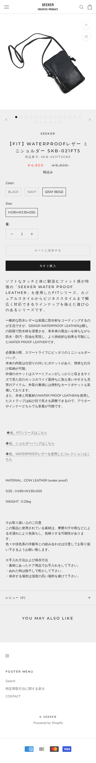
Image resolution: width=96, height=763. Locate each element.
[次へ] (89, 120)
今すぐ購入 (48, 266)
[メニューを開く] (6, 7)
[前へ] (6, 120)
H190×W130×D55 (21, 212)
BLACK (13, 192)
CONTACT (13, 696)
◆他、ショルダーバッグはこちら (30, 443)
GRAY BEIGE (54, 192)
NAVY (31, 192)
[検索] (81, 7)
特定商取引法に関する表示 (25, 689)
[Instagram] (7, 655)
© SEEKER (48, 716)
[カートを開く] (90, 7)
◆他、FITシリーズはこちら (27, 433)
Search (10, 681)
